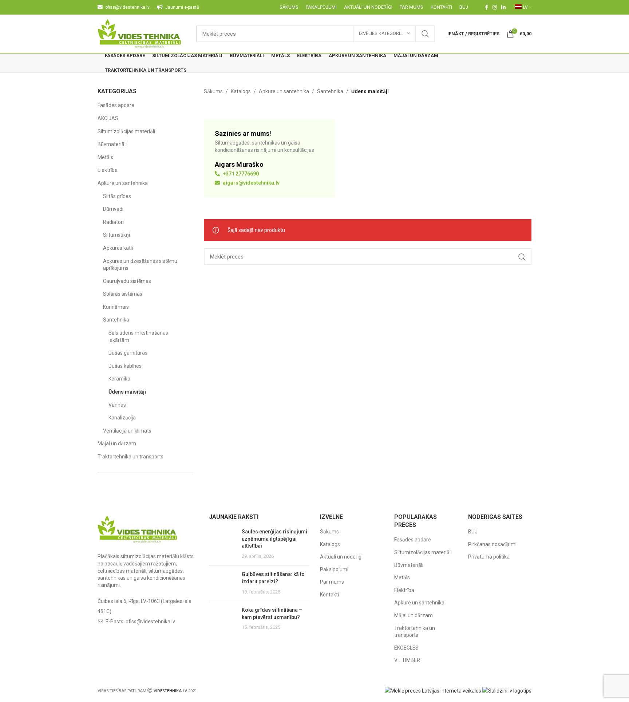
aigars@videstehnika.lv (251, 183)
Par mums (332, 582)
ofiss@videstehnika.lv (150, 621)
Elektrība (108, 170)
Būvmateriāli (112, 144)
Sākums (213, 91)
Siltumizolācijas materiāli (126, 131)
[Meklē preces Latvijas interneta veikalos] (433, 690)
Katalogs (241, 91)
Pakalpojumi (334, 569)
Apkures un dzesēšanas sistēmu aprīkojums (140, 264)
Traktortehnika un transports (130, 457)
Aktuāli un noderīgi (341, 557)
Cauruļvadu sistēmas (127, 281)
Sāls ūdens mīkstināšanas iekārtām (138, 336)
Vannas (117, 405)
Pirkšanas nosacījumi (492, 544)
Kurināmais (116, 307)
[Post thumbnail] (222, 544)
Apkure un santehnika (123, 183)
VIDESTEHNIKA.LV (170, 691)
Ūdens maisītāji (127, 392)
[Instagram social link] (494, 7)
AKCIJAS (108, 118)
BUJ (473, 532)
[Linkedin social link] (503, 7)
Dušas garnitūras (127, 353)
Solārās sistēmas (122, 294)
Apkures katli (118, 248)
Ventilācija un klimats (127, 431)
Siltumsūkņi (116, 235)
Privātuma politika (489, 557)
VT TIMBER (407, 660)
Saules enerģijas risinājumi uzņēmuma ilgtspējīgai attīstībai (274, 539)
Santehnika (116, 320)
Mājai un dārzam (117, 443)
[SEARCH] (425, 33)
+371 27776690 (240, 174)
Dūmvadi (113, 209)
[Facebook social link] (486, 7)
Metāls (105, 157)
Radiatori (113, 222)
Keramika (119, 379)
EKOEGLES (406, 648)
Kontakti (329, 595)
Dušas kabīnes (125, 366)
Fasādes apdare (116, 105)
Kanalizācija (122, 418)
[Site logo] (140, 33)
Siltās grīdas (117, 196)
